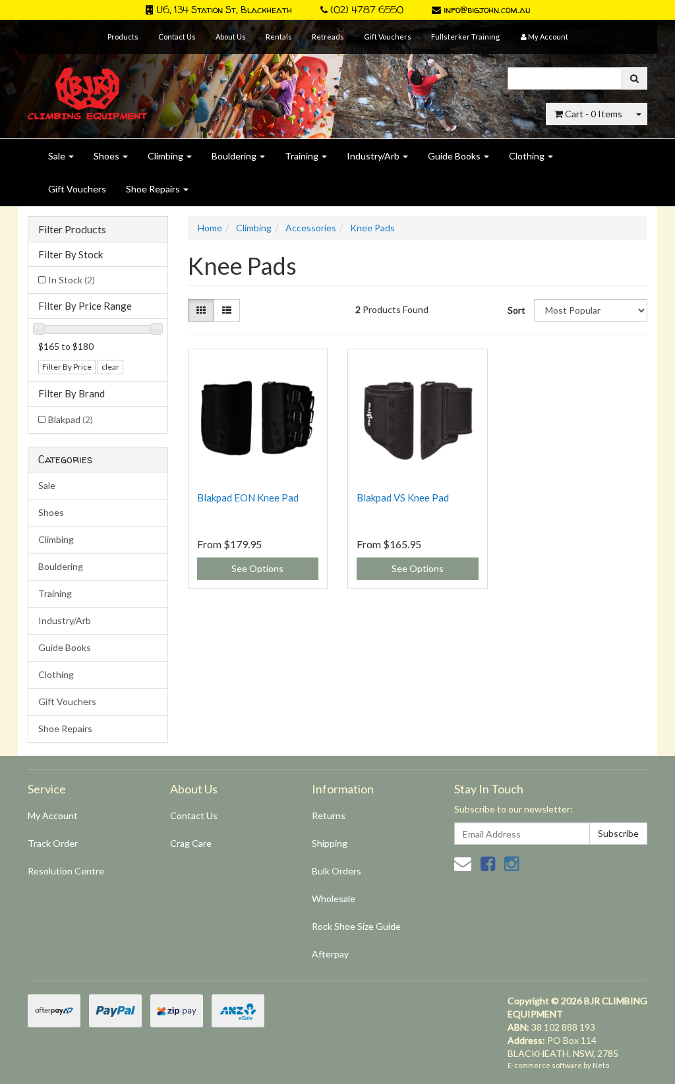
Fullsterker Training (465, 36)
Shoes (107, 155)
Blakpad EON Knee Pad (248, 497)
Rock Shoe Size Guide (356, 926)
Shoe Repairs (154, 188)
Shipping (329, 843)
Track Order (53, 843)
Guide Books (455, 155)
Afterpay (330, 953)
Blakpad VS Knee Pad (403, 497)
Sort (516, 310)
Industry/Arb (374, 155)
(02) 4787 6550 (365, 9)
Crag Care (191, 843)
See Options (257, 568)
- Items (593, 113)
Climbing (166, 155)
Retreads (328, 36)
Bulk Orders (336, 870)
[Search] (634, 78)
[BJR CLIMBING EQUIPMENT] (87, 86)
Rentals (279, 36)
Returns (328, 815)
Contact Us (177, 36)
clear (110, 367)
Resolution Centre (66, 870)
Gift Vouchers (387, 36)
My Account (53, 815)
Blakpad (70, 419)
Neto (601, 1065)
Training (302, 155)
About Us (231, 36)
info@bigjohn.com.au (485, 9)
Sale (57, 155)
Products (122, 36)
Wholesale (333, 898)
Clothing (527, 155)
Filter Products (72, 229)
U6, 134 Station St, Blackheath (223, 9)
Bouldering (235, 155)
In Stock (71, 279)
